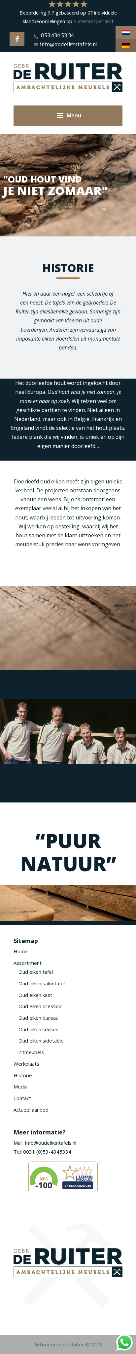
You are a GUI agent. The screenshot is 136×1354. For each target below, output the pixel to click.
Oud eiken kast (35, 995)
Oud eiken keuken (38, 1029)
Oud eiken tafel (35, 971)
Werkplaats (26, 1063)
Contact (22, 1098)
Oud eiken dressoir (40, 1006)
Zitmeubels (31, 1052)
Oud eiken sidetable (41, 1040)
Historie (23, 1075)
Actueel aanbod (31, 1109)
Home (21, 951)
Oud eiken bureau (38, 1017)
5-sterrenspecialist (94, 21)
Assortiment (28, 963)
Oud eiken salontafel (41, 983)
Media (20, 1086)
